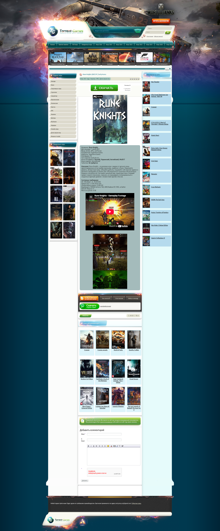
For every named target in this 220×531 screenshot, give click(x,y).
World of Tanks (118, 350)
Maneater (154, 174)
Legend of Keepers (118, 406)
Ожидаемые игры (87, 44)
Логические (54, 103)
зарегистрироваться (106, 422)
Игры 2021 (149, 44)
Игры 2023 (129, 44)
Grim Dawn (154, 161)
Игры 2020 (159, 44)
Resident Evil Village (87, 379)
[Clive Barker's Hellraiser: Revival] (69, 166)
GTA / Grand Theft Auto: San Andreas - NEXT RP (159, 95)
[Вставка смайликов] (108, 446)
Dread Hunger (134, 379)
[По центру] (102, 446)
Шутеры (53, 118)
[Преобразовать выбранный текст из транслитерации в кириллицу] (119, 446)
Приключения (55, 99)
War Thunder (155, 82)
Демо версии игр (56, 132)
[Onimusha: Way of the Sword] (56, 239)
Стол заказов (119, 298)
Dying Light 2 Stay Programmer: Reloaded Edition (159, 149)
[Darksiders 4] (69, 184)
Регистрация (150, 36)
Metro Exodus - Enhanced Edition (87, 407)
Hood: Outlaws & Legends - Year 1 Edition (118, 380)
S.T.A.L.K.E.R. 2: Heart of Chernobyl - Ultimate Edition (159, 123)
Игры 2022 (139, 44)
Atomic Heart (155, 135)
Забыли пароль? (158, 36)
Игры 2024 (119, 44)
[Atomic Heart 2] (69, 203)
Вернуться (85, 316)
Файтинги (53, 121)
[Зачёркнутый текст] (96, 446)
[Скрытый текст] (114, 446)
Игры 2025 (109, 44)
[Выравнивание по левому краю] (99, 446)
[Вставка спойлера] (122, 446)
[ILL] (56, 203)
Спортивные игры (56, 88)
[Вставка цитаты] (117, 446)
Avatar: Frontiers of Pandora (159, 212)
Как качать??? (106, 298)
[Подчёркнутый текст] (93, 446)
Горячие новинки (63, 44)
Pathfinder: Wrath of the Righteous (102, 380)
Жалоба (89, 299)
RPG (52, 110)
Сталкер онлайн (102, 350)
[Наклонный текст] (91, 446)
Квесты (53, 107)
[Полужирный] (88, 446)
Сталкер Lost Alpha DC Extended (102, 407)
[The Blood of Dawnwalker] (69, 221)
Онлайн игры (55, 129)
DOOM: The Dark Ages (157, 200)
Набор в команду (133, 298)
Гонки (52, 85)
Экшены (53, 114)
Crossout (154, 107)
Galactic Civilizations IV (158, 238)
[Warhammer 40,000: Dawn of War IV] (56, 184)
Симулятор (54, 96)
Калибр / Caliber (134, 350)
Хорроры (53, 125)
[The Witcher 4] (69, 239)
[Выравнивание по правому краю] (105, 446)
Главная (52, 44)
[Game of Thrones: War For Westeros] (56, 221)
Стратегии (54, 92)
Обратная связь (136, 503)
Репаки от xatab (55, 136)
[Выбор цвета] (111, 446)
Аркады (53, 81)
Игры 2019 (169, 44)
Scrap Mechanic (156, 187)
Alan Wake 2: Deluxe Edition (159, 225)
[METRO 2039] (56, 166)
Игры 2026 (99, 44)
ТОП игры (75, 44)
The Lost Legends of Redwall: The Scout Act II (134, 408)
